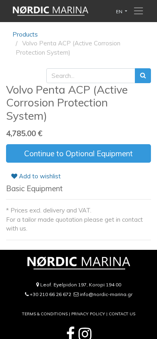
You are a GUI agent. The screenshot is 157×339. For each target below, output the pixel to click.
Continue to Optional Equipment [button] (78, 153)
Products (25, 34)
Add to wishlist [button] (39, 176)
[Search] (143, 75)
